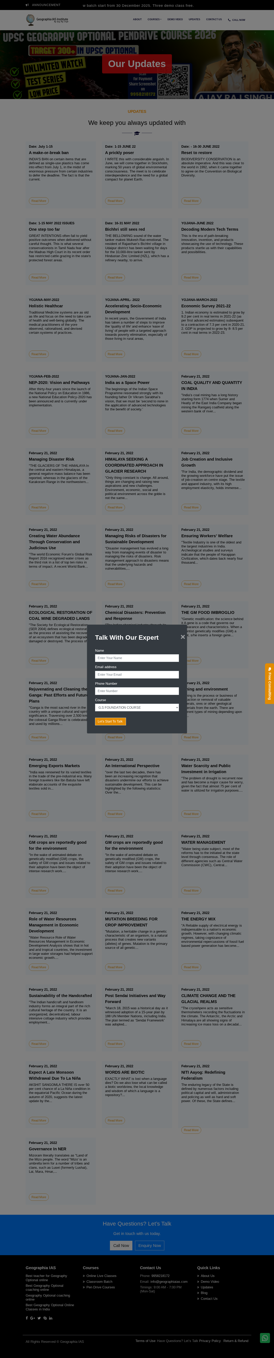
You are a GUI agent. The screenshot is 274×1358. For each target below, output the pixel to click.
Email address (106, 667)
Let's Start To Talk (110, 721)
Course (100, 700)
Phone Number (106, 684)
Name (99, 650)
